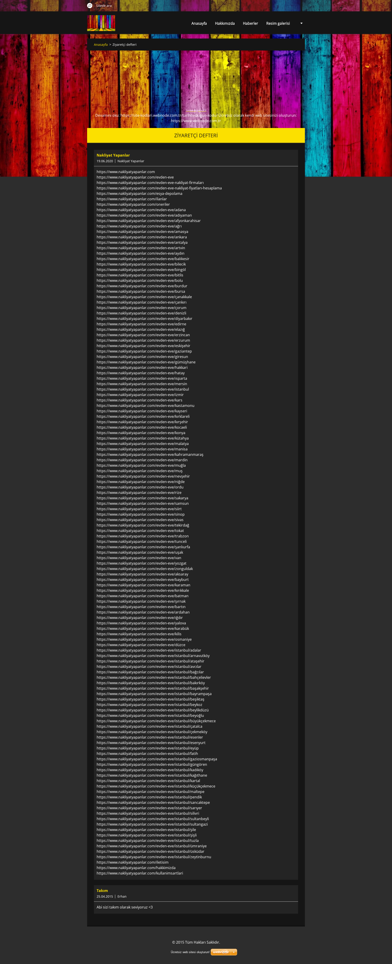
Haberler (250, 23)
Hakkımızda (225, 23)
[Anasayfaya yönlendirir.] (101, 25)
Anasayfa (199, 23)
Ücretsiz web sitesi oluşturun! (190, 952)
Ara (90, 5)
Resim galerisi (278, 23)
